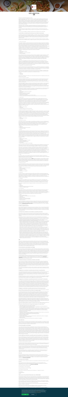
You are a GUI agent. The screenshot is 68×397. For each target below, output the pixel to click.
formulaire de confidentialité (26, 357)
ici (30, 365)
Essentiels (32, 394)
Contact (33, 1)
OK (25, 394)
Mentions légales (39, 1)
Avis (30, 1)
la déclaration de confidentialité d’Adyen (27, 203)
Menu (28, 1)
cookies (32, 158)
